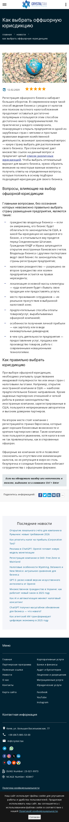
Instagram (42, 702)
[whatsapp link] (12, 749)
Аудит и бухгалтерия (49, 669)
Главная (7, 659)
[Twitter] (45, 495)
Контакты (7, 685)
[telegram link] (4, 749)
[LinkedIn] (49, 495)
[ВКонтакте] (54, 495)
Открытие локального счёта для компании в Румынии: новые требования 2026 (36, 532)
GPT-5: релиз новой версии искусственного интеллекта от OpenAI (35, 581)
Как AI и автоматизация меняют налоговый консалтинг (35, 600)
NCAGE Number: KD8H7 (19, 776)
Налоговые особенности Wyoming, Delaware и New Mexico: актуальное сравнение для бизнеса (36, 570)
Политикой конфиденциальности (38, 811)
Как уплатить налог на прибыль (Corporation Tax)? (36, 541)
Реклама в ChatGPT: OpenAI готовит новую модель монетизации (34, 550)
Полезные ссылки (12, 669)
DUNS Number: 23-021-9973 (22, 771)
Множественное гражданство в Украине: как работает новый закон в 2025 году (36, 591)
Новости (7, 674)
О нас (5, 679)
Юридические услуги (49, 685)
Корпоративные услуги (50, 659)
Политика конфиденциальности (20, 787)
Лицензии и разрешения (51, 674)
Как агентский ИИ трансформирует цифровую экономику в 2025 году (30, 618)
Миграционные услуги (50, 679)
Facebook (42, 692)
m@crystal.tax (15, 741)
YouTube (42, 697)
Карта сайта (9, 692)
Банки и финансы (47, 664)
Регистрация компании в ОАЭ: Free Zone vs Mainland (35, 559)
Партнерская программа (16, 664)
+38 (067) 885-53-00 (19, 734)
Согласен (35, 817)
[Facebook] (40, 495)
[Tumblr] (58, 495)
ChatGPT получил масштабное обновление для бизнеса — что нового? (35, 609)
